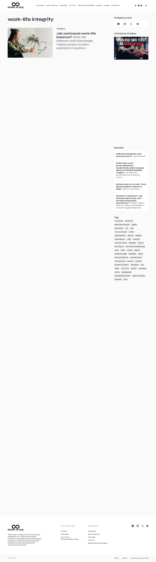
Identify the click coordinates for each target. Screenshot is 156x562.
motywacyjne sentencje (135, 246)
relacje (130, 261)
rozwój (138, 261)
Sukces (91, 537)
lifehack (136, 239)
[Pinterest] (137, 24)
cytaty (131, 232)
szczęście (142, 268)
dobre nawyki (120, 235)
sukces (134, 268)
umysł (117, 272)
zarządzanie (126, 272)
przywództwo (136, 257)
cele (132, 228)
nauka (129, 250)
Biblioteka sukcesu (98, 543)
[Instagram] (125, 24)
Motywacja (61, 28)
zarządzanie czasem (122, 276)
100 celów (119, 221)
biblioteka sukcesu (122, 225)
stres (117, 268)
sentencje (135, 265)
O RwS (64, 531)
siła (142, 265)
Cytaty (91, 540)
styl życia (125, 268)
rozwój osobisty (122, 265)
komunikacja (120, 239)
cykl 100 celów (121, 232)
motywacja (119, 246)
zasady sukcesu (138, 276)
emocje (131, 235)
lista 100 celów (121, 243)
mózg (123, 250)
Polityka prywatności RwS (70, 538)
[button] (138, 5)
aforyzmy (129, 221)
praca (140, 254)
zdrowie (118, 279)
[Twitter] (131, 24)
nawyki (137, 250)
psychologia (120, 261)
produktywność (121, 257)
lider (129, 239)
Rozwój (92, 531)
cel (127, 228)
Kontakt (65, 534)
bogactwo (119, 228)
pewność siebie (121, 254)
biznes (134, 225)
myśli (117, 250)
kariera (138, 235)
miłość (141, 243)
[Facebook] (118, 24)
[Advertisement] (131, 106)
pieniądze (132, 254)
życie (125, 279)
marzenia (132, 243)
